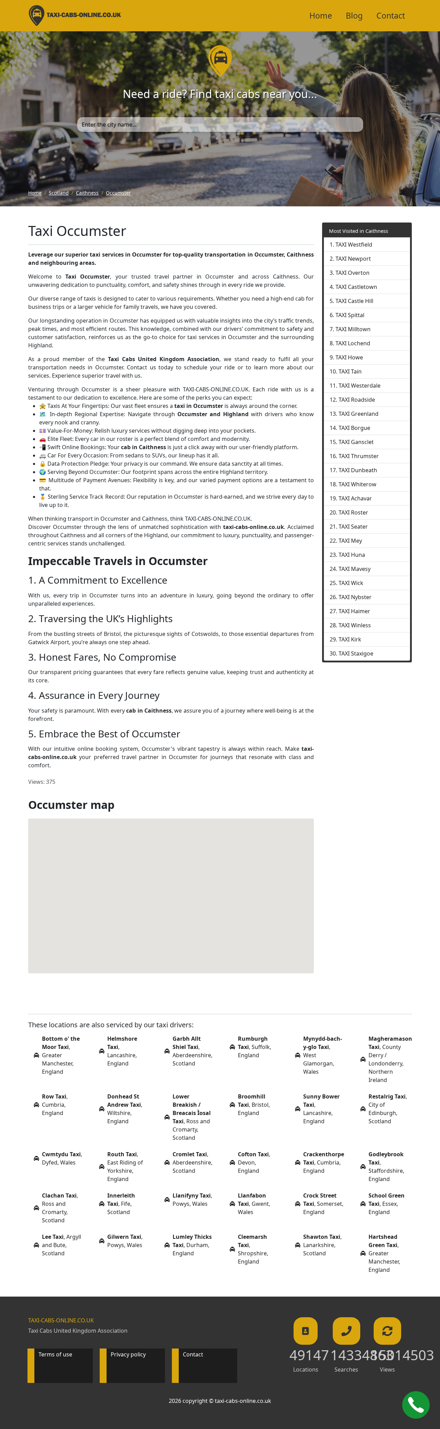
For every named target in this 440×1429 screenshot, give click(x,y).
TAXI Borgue (354, 428)
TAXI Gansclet (356, 442)
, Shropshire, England (253, 1249)
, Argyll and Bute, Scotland (61, 1245)
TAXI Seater (353, 526)
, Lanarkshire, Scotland (322, 1245)
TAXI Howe (349, 357)
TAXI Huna (352, 555)
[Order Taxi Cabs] (416, 1405)
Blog (354, 15)
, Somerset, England (323, 1204)
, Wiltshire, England (124, 1109)
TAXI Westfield (354, 244)
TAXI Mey (350, 540)
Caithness (87, 193)
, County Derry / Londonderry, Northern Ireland (390, 1059)
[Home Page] (75, 16)
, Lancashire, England (122, 1051)
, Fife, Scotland (121, 1204)
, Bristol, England (254, 1105)
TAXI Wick (351, 583)
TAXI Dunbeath (358, 470)
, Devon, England (254, 1162)
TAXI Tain (350, 371)
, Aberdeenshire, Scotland (192, 1051)
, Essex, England (386, 1204)
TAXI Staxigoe (356, 653)
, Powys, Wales (192, 1200)
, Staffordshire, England (386, 1166)
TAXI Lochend (353, 343)
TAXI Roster (353, 512)
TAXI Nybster (355, 597)
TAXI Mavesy (355, 569)
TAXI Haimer (354, 611)
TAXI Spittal (350, 315)
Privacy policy (128, 1354)
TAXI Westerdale (360, 385)
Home (320, 15)
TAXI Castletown (356, 287)
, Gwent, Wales (254, 1204)
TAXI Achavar (355, 498)
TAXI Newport (353, 258)
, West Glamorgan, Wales (322, 1055)
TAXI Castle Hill (354, 301)
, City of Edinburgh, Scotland (387, 1109)
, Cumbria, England (55, 1105)
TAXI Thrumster (359, 456)
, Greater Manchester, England (61, 1055)
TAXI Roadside (357, 399)
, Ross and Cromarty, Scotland (192, 1117)
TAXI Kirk (350, 639)
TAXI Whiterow (357, 484)
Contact (390, 15)
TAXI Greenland (358, 414)
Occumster (118, 193)
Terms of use (55, 1354)
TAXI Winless (355, 625)
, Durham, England (192, 1245)
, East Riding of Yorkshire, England (125, 1166)
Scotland (59, 193)
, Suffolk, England (254, 1047)
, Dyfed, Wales (62, 1158)
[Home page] (220, 60)
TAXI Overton (353, 273)
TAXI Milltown (353, 329)
